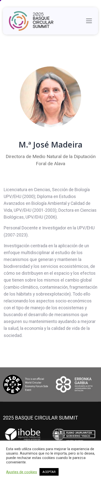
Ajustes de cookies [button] (21, 472)
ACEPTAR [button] (49, 472)
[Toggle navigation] (89, 20)
